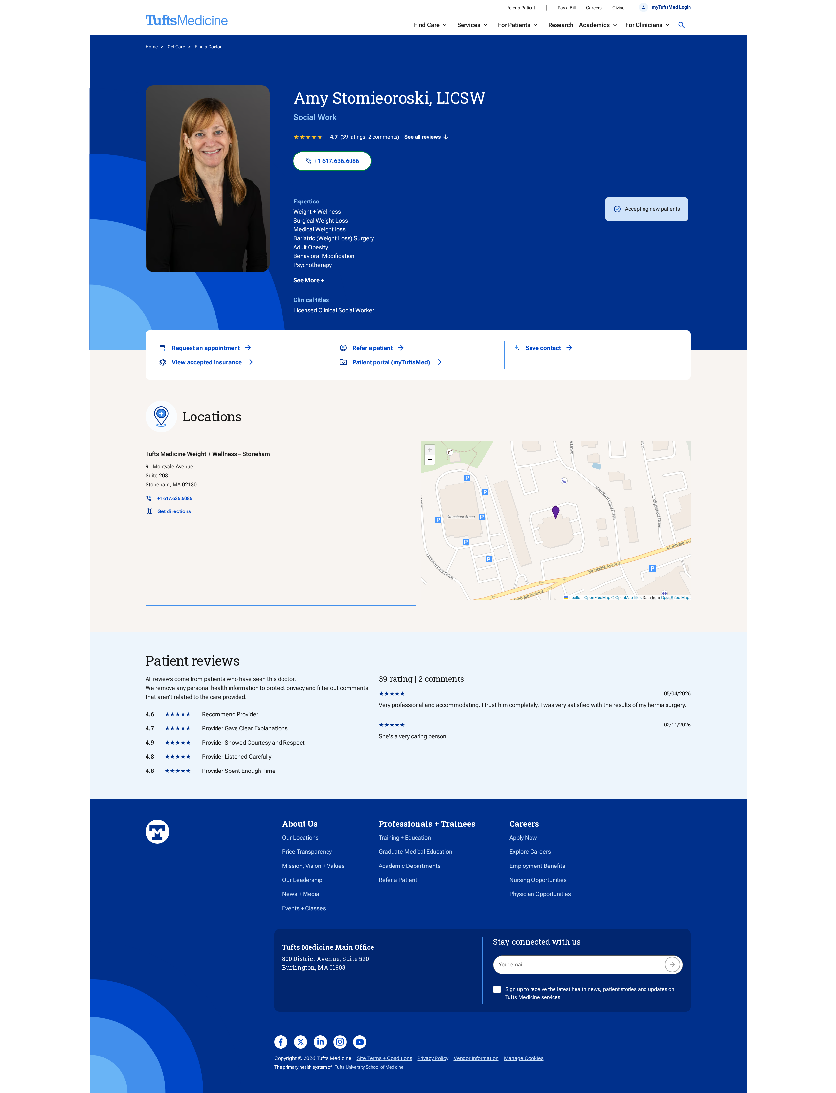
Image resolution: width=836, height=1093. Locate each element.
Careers (594, 7)
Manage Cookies (524, 1058)
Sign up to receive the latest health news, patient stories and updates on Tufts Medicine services (589, 993)
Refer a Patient (520, 7)
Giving (618, 7)
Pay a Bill (567, 7)
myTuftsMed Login (671, 7)
